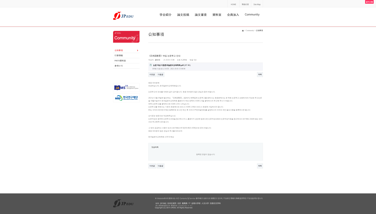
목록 (260, 74)
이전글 (152, 74)
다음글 (160, 74)
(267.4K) (171, 65)
